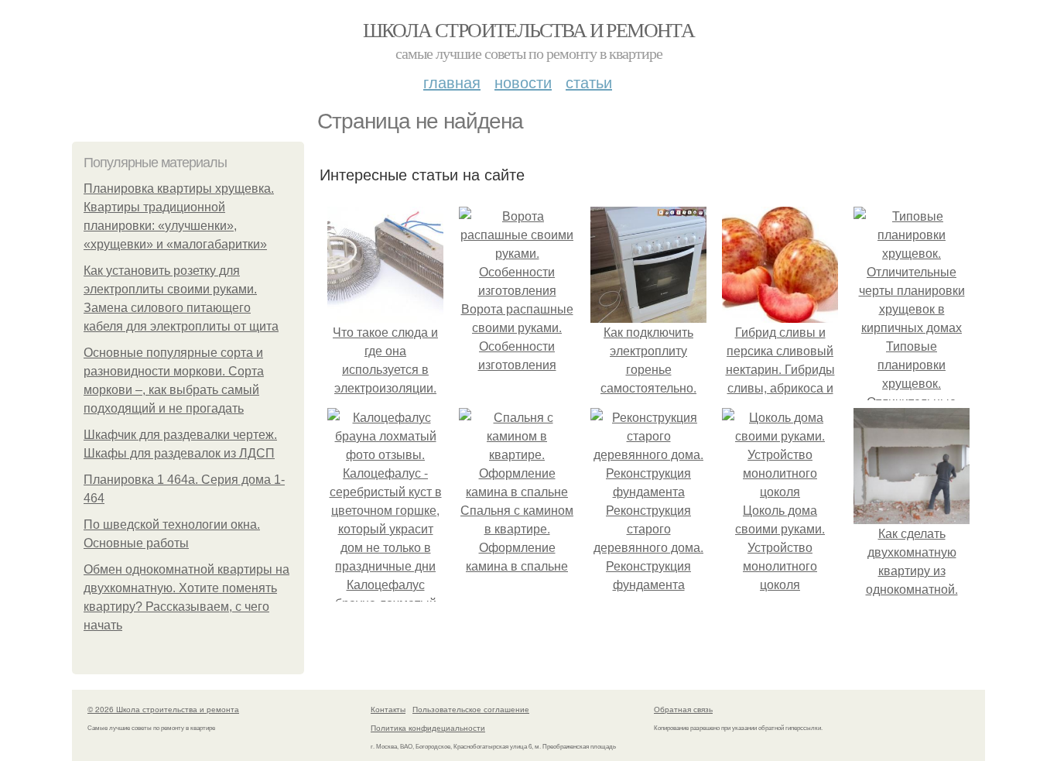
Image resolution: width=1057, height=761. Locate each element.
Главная (452, 81)
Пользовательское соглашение (470, 709)
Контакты (388, 709)
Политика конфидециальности (428, 727)
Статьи (589, 81)
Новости (523, 81)
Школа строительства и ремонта (529, 29)
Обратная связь (683, 709)
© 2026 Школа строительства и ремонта (163, 709)
